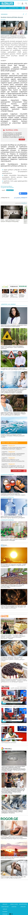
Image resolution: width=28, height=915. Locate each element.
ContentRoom (21, 203)
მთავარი (5, 904)
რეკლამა (14, 906)
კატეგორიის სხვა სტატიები (8, 304)
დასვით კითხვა (17, 470)
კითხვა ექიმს (15, 7)
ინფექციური (4, 14)
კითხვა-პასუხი (14, 904)
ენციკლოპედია (23, 904)
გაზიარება (24, 193)
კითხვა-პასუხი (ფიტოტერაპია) (10, 442)
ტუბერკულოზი (10, 190)
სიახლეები (3, 7)
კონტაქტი (23, 906)
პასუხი (21, 139)
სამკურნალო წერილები (7, 474)
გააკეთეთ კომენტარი (20, 197)
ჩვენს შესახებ (5, 906)
